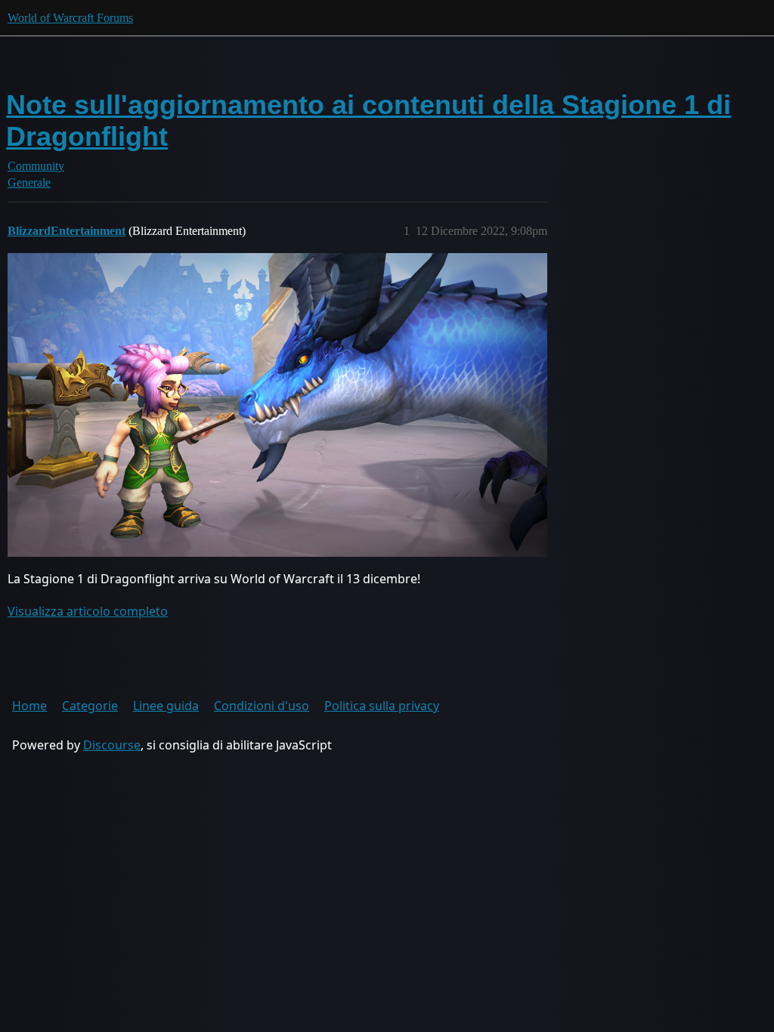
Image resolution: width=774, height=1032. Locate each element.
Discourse (112, 745)
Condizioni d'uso (261, 705)
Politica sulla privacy (381, 705)
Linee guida (166, 705)
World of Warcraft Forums (70, 17)
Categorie (90, 705)
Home (29, 705)
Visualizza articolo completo (88, 611)
